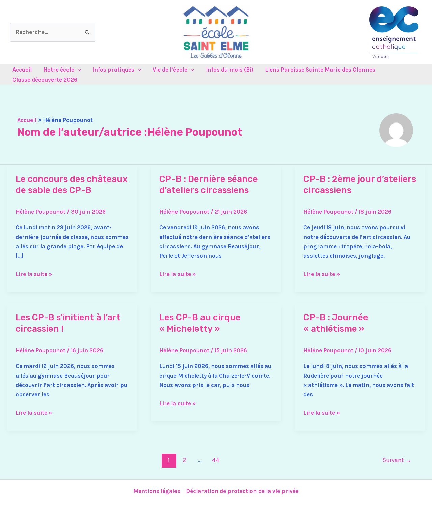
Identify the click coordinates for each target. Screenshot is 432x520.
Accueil (22, 69)
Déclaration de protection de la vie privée (242, 491)
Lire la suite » (34, 273)
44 (215, 460)
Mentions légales (156, 491)
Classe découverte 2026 (44, 79)
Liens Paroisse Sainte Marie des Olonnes (320, 69)
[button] (77, 69)
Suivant (396, 460)
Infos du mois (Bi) (229, 69)
